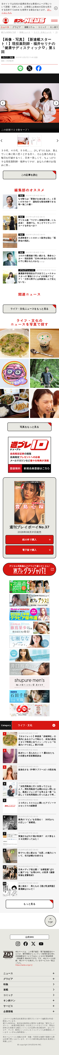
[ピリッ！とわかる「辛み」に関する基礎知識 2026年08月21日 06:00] (44, 403)
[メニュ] (54, 20)
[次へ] (56, 103)
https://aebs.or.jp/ (24, 965)
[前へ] (3, 103)
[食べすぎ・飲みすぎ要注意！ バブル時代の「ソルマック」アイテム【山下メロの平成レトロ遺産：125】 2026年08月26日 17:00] (14, 373)
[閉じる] (56, 8)
